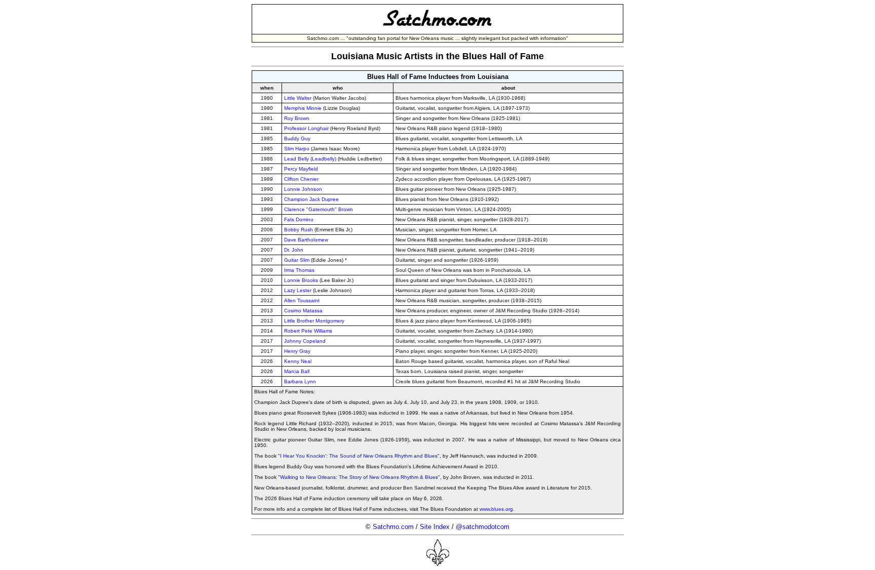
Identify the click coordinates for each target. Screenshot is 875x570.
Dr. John (293, 250)
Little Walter (297, 98)
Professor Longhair (306, 128)
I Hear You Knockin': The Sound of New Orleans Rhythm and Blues (358, 456)
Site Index (435, 527)
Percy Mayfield (301, 169)
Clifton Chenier (301, 179)
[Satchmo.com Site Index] (437, 30)
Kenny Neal (297, 361)
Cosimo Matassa (303, 310)
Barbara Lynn (300, 381)
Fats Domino (298, 219)
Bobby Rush (298, 229)
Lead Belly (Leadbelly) (310, 158)
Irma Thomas (299, 270)
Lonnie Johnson (303, 189)
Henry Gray (297, 351)
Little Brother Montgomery (314, 320)
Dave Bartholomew (306, 239)
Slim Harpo (296, 148)
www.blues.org (496, 509)
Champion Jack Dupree (311, 199)
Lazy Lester (297, 290)
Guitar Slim (296, 260)
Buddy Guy (297, 138)
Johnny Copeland (305, 341)
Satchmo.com (393, 527)
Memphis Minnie (303, 108)
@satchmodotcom (482, 527)
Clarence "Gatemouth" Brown (318, 209)
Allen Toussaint (302, 300)
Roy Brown (296, 118)
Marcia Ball (296, 371)
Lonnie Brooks (301, 280)
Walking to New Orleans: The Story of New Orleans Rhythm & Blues (359, 477)
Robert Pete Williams (308, 331)
